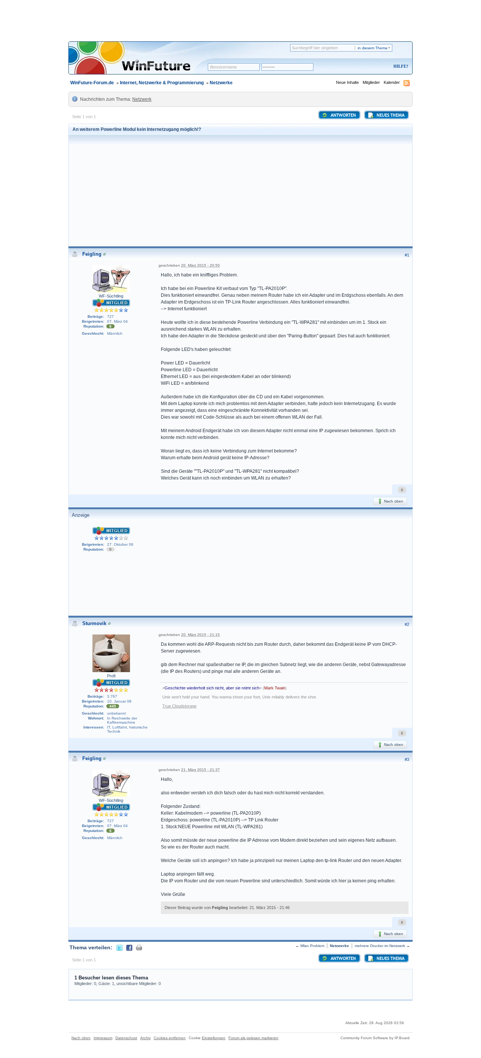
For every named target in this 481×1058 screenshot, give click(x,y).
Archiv (145, 1038)
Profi (111, 676)
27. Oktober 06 (120, 544)
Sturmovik (94, 623)
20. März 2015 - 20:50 (200, 265)
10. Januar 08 (119, 701)
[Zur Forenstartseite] (140, 62)
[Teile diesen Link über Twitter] (119, 947)
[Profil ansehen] (104, 254)
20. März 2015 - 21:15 (200, 635)
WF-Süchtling (111, 296)
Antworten (343, 115)
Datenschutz (126, 1038)
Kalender (392, 82)
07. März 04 (117, 321)
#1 (407, 255)
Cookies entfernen (170, 1038)
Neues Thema (389, 115)
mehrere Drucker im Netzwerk (380, 946)
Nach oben (393, 501)
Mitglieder (371, 82)
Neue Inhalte (347, 82)
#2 (407, 624)
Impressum (103, 1038)
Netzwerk (141, 99)
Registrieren (369, 66)
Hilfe (399, 66)
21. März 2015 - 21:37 (200, 770)
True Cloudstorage (179, 706)
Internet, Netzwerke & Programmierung (162, 82)
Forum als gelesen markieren (253, 1038)
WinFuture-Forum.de (92, 82)
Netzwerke (221, 82)
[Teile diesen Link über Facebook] (129, 947)
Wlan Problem (312, 946)
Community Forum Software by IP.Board (375, 1038)
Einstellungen (213, 1038)
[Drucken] (139, 947)
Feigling (91, 254)
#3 (407, 759)
